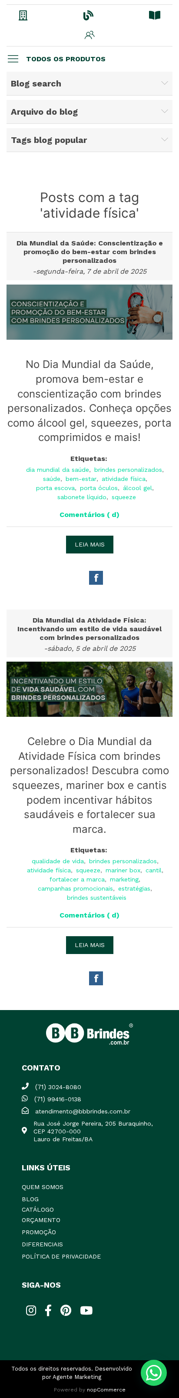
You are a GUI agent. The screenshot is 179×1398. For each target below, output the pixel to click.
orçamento (41, 1219)
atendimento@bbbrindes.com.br (82, 1111)
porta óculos (99, 487)
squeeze (124, 497)
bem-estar (81, 478)
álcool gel (137, 487)
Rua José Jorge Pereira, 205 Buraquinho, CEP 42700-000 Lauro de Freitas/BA (93, 1131)
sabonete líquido (81, 497)
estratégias (134, 888)
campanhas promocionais (75, 888)
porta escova (55, 487)
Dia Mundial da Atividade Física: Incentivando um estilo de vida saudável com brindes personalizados (89, 629)
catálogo (38, 1209)
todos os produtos (66, 59)
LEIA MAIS (90, 544)
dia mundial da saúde (57, 469)
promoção (39, 1232)
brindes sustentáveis (96, 897)
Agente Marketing (77, 1377)
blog (30, 1199)
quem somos (42, 1186)
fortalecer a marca (77, 879)
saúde (51, 478)
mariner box (123, 870)
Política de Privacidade (61, 1256)
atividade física (124, 478)
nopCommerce (106, 1390)
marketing (124, 879)
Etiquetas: (88, 458)
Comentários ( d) (89, 514)
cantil (154, 870)
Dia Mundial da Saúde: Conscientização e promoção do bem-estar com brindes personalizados (90, 252)
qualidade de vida (58, 861)
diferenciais (42, 1244)
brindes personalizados (128, 469)
